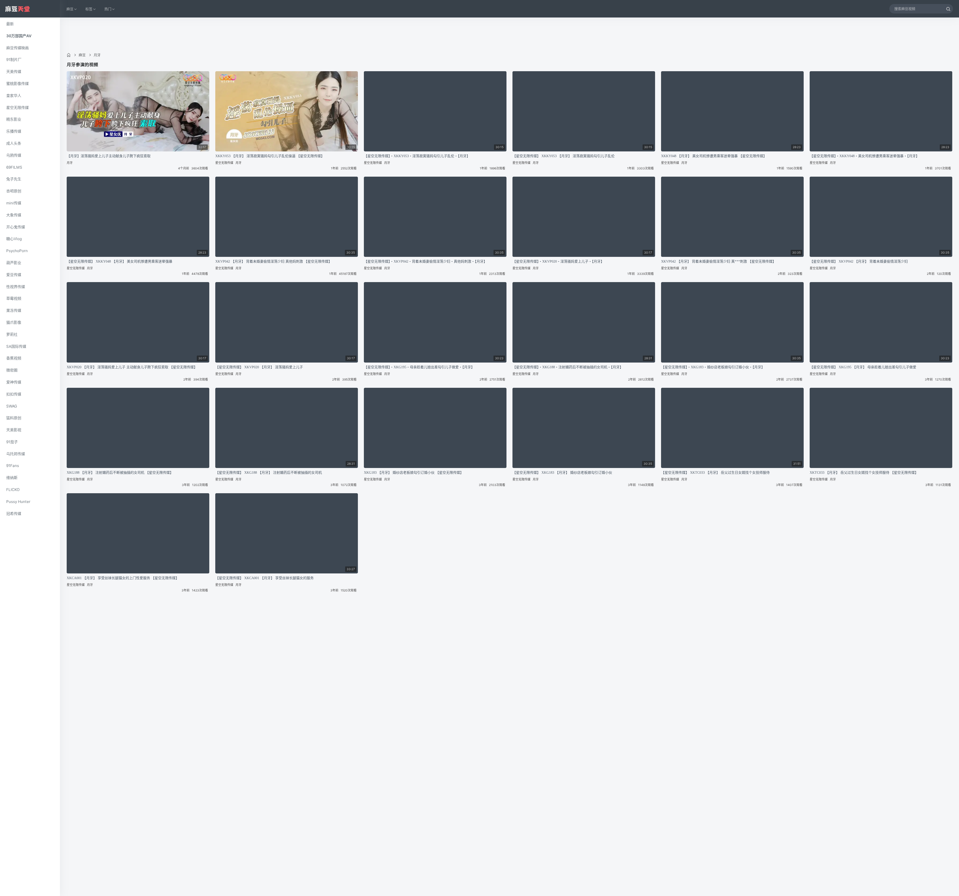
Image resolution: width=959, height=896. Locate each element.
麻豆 (82, 55)
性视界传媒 (15, 286)
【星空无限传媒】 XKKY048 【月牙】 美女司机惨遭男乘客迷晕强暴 (119, 261)
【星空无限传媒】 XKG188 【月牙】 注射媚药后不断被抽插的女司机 (268, 472)
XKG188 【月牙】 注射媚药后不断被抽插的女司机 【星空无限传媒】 (120, 472)
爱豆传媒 (13, 274)
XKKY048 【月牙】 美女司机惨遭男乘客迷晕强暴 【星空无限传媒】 (714, 156)
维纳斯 (11, 477)
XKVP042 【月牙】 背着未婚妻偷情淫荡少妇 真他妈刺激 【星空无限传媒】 (273, 261)
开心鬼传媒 (15, 227)
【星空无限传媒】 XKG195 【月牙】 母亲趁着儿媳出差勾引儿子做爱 (863, 367)
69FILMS (14, 167)
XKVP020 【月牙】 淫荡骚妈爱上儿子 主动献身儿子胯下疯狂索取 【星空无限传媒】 (132, 367)
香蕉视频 (13, 358)
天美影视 (13, 430)
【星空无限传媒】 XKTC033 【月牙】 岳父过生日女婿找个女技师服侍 (715, 472)
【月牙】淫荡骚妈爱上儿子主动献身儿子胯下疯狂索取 (109, 156)
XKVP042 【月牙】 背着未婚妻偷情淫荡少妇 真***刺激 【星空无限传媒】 (718, 261)
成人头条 (13, 143)
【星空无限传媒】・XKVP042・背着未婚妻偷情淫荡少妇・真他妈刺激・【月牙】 (425, 261)
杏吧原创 (13, 191)
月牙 (97, 55)
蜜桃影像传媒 (17, 83)
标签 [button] (88, 9)
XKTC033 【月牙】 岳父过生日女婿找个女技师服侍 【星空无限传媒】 (864, 472)
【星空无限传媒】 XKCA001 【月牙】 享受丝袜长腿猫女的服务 (264, 578)
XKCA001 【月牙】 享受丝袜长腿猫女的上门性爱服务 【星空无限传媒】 (123, 578)
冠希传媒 (13, 513)
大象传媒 (13, 215)
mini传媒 (13, 203)
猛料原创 (13, 418)
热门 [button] (107, 9)
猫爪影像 (13, 322)
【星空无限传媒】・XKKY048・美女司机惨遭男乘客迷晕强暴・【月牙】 (864, 156)
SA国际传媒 (16, 346)
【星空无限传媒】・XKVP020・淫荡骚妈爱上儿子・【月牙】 (558, 261)
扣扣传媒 (13, 394)
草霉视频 (13, 298)
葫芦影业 (13, 262)
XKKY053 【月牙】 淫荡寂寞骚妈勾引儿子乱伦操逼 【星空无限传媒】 (269, 156)
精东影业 (13, 119)
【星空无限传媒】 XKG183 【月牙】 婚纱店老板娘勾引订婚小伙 (562, 472)
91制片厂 (13, 59)
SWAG (11, 406)
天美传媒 (13, 71)
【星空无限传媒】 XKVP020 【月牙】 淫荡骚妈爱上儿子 (259, 367)
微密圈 (11, 370)
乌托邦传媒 (15, 453)
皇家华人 (13, 95)
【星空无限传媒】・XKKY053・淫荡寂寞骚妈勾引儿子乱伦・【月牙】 (417, 156)
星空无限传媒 (17, 107)
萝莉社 (11, 334)
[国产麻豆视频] (17, 9)
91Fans (12, 465)
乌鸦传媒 (13, 155)
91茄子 (12, 442)
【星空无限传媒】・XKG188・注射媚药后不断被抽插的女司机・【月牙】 (567, 367)
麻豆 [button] (69, 9)
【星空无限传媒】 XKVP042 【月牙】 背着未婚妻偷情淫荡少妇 (859, 261)
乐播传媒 (13, 131)
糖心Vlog (14, 238)
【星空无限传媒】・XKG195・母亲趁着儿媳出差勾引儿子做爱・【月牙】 (419, 367)
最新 (10, 23)
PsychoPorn (17, 250)
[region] (30, 456)
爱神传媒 (13, 382)
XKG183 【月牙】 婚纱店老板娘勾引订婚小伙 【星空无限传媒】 (414, 472)
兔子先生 (13, 179)
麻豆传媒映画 (17, 47)
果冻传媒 (13, 310)
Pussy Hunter (18, 501)
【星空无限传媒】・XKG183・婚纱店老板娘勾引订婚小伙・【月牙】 (713, 367)
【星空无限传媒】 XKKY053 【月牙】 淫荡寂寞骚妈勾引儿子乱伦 (563, 156)
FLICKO (13, 489)
